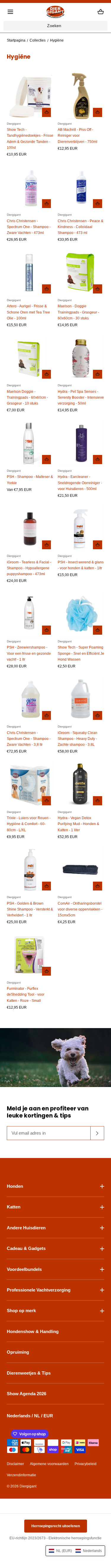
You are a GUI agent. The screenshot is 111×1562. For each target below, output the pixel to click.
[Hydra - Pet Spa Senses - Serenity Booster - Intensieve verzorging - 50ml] (81, 358)
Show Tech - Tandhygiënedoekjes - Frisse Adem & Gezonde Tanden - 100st (30, 138)
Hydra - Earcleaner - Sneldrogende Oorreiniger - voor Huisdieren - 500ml (80, 483)
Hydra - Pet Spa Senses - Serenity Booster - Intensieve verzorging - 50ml (81, 397)
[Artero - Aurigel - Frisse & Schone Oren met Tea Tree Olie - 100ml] (30, 272)
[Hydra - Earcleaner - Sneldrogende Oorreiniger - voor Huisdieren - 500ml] (81, 443)
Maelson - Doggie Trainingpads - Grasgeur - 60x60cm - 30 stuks (78, 312)
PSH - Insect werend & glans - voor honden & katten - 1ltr (81, 565)
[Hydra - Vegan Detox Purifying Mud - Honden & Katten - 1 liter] (81, 784)
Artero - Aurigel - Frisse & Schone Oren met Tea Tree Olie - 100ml (28, 312)
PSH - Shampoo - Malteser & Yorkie (30, 480)
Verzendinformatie (21, 1475)
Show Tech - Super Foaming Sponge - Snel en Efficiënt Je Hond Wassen (81, 653)
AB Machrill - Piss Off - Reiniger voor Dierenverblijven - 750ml (77, 136)
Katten (13, 1206)
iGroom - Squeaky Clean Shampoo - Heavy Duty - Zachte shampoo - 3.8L (77, 739)
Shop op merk (21, 1310)
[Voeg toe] (46, 112)
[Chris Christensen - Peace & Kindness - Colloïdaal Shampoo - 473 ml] (81, 187)
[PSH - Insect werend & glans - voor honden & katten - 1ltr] (81, 528)
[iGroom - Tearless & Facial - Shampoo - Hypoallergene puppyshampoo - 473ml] (30, 528)
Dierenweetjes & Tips (29, 1372)
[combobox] (55, 26)
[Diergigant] (55, 12)
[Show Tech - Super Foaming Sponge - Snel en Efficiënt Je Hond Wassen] (81, 614)
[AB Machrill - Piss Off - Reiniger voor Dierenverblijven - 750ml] (81, 96)
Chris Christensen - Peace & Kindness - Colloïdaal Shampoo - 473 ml (80, 227)
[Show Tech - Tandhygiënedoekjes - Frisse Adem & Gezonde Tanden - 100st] (30, 96)
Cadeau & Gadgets (26, 1248)
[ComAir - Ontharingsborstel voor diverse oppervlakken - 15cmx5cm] (81, 869)
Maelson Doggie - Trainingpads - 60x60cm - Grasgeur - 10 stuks (27, 397)
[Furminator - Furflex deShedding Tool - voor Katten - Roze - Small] (30, 955)
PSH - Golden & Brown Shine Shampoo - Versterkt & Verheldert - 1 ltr (30, 909)
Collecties (38, 40)
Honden (15, 1186)
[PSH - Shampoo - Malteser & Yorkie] (30, 443)
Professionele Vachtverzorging (38, 1289)
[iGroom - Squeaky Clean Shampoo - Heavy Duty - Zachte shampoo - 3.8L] (81, 699)
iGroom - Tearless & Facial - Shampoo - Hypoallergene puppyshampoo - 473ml (29, 568)
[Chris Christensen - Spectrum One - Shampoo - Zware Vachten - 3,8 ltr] (30, 699)
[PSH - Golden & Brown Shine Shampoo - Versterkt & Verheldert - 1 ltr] (30, 869)
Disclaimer (15, 1464)
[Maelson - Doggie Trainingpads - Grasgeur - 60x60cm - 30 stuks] (81, 272)
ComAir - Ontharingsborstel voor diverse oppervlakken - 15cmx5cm (80, 909)
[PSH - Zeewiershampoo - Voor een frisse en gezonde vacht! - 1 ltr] (30, 614)
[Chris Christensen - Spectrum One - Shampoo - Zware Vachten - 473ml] (30, 187)
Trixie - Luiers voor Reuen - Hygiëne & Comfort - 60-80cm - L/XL (29, 824)
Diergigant (28, 1486)
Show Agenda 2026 (26, 1393)
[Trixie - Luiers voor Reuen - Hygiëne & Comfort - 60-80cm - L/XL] (30, 784)
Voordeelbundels (24, 1269)
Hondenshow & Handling (33, 1331)
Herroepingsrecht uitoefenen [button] (55, 1526)
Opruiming (18, 1352)
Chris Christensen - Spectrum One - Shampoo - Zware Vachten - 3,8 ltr (29, 739)
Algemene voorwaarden (49, 1464)
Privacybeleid (85, 1464)
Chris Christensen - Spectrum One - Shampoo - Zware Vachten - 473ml (29, 227)
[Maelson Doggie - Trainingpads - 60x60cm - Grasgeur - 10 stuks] (30, 358)
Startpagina (16, 40)
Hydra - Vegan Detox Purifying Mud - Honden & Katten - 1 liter (78, 824)
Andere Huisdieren (26, 1227)
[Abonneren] (97, 1133)
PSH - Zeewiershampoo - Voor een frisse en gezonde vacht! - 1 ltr (29, 653)
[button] (10, 11)
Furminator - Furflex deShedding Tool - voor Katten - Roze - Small (25, 994)
